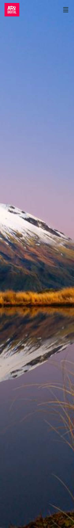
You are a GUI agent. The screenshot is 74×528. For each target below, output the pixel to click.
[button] (66, 9)
